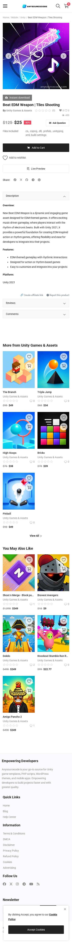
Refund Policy (11, 856)
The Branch (9, 392)
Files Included (10, 131)
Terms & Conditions (14, 833)
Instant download (19, 97)
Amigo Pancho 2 (12, 716)
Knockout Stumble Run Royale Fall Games (53, 656)
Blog (5, 811)
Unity (22, 17)
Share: (6, 179)
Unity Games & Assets (19, 110)
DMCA (6, 839)
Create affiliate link (32, 295)
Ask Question (59, 123)
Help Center (9, 816)
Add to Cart (38, 147)
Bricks (41, 452)
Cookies (7, 862)
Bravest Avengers (47, 595)
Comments (12, 314)
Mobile (14, 17)
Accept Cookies (36, 929)
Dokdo (6, 656)
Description (12, 195)
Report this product (59, 295)
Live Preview (38, 168)
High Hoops (9, 452)
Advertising (9, 867)
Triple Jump (44, 392)
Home (6, 17)
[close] (65, 909)
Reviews (10, 302)
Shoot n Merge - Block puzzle (19, 595)
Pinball (7, 513)
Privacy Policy (11, 850)
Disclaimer (9, 844)
